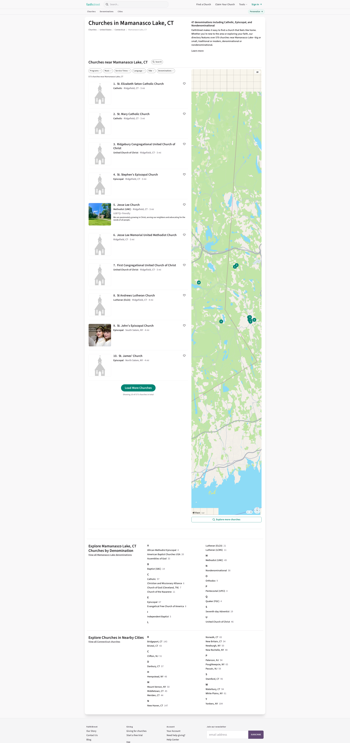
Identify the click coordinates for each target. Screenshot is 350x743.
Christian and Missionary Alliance (164, 583)
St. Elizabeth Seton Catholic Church (138, 93)
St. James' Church (138, 365)
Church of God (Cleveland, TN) (163, 587)
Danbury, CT (153, 666)
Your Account (173, 731)
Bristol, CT (152, 646)
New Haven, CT (155, 705)
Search (158, 61)
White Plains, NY (214, 693)
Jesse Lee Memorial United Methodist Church (138, 244)
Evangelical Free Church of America (165, 606)
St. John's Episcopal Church (138, 335)
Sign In (255, 4)
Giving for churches (136, 731)
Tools (242, 4)
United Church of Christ (218, 621)
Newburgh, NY (213, 645)
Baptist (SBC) (154, 569)
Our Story (91, 731)
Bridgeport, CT (154, 641)
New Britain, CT (214, 641)
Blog (88, 739)
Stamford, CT (212, 679)
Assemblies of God (157, 558)
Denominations (106, 11)
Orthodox (210, 580)
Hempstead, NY (155, 676)
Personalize (256, 11)
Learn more (197, 51)
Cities (120, 11)
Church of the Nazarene (159, 592)
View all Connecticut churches (104, 641)
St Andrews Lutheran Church (138, 305)
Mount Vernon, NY (156, 687)
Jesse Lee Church (138, 214)
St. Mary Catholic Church (138, 123)
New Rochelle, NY (215, 650)
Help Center (173, 739)
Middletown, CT (155, 691)
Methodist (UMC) (214, 560)
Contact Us (92, 735)
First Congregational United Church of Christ (138, 275)
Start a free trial (134, 735)
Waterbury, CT (213, 689)
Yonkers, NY (212, 703)
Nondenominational (216, 570)
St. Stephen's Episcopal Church (138, 184)
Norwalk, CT (212, 637)
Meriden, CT (153, 695)
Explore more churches (228, 519)
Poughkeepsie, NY (215, 664)
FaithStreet (93, 4)
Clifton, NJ (152, 656)
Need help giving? (176, 735)
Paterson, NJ (212, 660)
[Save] (184, 83)
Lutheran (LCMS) (214, 550)
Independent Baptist (158, 616)
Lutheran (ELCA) (214, 545)
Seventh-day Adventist (217, 611)
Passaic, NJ (211, 668)
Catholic (151, 579)
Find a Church (203, 4)
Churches (91, 11)
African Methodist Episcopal (161, 550)
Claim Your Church (225, 4)
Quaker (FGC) (212, 601)
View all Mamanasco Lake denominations (110, 555)
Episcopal (152, 602)
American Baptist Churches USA (163, 554)
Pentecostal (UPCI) (215, 591)
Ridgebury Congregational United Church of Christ (138, 154)
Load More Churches (138, 388)
